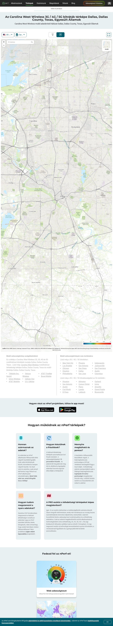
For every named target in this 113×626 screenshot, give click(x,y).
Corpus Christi (84, 384)
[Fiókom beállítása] (109, 3)
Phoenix (82, 363)
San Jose (82, 374)
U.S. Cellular (29, 382)
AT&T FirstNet (46, 374)
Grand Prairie (100, 389)
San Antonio (83, 366)
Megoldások (54, 3)
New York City (68, 363)
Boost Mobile (46, 376)
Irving (97, 384)
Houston (66, 371)
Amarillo (98, 387)
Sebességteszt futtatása (94, 3)
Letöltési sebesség (60, 34)
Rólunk (65, 3)
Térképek (29, 3)
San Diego (83, 368)
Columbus (99, 374)
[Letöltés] (45, 410)
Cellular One (29, 379)
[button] (3, 42)
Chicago (66, 368)
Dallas (81, 371)
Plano (81, 387)
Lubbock (82, 392)
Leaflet (4, 348)
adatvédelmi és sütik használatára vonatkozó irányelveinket (49, 621)
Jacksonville (99, 366)
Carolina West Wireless (30, 365)
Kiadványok (41, 3)
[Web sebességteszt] (56, 574)
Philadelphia (67, 374)
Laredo (81, 389)
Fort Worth (67, 389)
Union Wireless (14, 379)
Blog (73, 3)
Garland (98, 382)
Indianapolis (99, 363)
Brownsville (99, 392)
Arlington (82, 382)
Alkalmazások (16, 3)
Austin (97, 371)
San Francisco (100, 368)
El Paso (65, 392)
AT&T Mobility (14, 382)
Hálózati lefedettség (53, 34)
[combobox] (8, 34)
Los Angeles (67, 366)
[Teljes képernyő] (108, 34)
